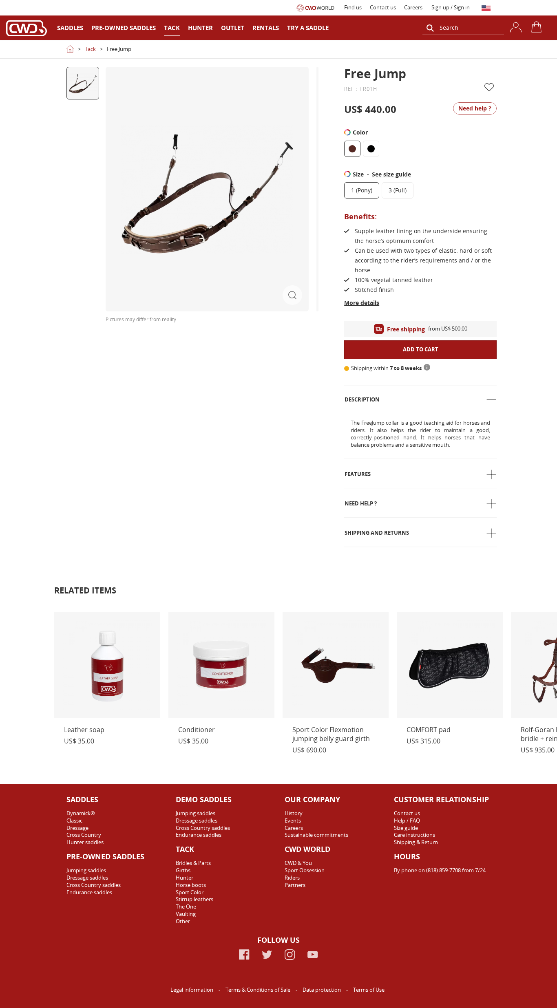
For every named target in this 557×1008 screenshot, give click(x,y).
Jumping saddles (86, 870)
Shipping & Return (416, 842)
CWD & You (298, 863)
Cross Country (83, 834)
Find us (353, 7)
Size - (382, 174)
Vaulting (186, 914)
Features (358, 474)
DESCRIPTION (362, 399)
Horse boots (191, 885)
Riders (292, 877)
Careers (413, 7)
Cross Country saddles (93, 885)
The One (186, 906)
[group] (82, 83)
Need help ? (361, 503)
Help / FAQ (407, 820)
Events (293, 820)
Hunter (184, 877)
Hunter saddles (85, 842)
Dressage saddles (87, 877)
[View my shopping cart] (538, 27)
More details (361, 303)
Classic (74, 820)
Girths (183, 870)
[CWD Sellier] (26, 28)
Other (183, 921)
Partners (295, 885)
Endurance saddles (89, 892)
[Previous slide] (82, 74)
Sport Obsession (305, 870)
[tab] (420, 399)
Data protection (322, 989)
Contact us (383, 7)
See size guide (391, 174)
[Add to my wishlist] (490, 87)
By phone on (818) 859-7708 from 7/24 (440, 870)
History (294, 813)
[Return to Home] (70, 49)
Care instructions (414, 834)
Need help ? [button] (474, 108)
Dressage (77, 828)
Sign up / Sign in (450, 7)
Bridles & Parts (193, 863)
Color (361, 132)
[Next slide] (82, 315)
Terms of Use (369, 989)
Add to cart (420, 349)
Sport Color (189, 892)
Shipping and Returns (377, 532)
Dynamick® (80, 813)
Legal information (192, 989)
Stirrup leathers (194, 899)
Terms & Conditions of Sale (258, 989)
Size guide (406, 828)
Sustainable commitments (316, 834)
